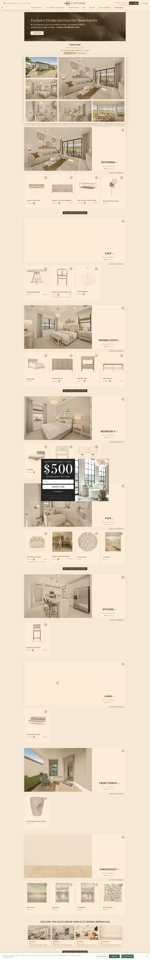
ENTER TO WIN (58, 487)
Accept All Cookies (127, 956)
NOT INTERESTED (58, 491)
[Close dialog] (106, 461)
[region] (75, 956)
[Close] (147, 956)
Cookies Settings (101, 956)
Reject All (114, 956)
